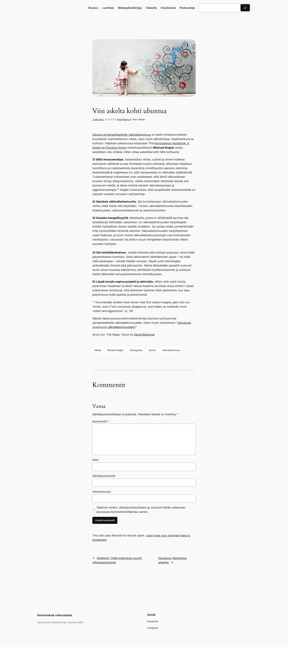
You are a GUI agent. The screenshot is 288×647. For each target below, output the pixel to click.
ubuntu (152, 350)
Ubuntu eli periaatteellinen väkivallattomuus (121, 134)
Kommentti (100, 421)
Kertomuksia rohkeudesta (54, 615)
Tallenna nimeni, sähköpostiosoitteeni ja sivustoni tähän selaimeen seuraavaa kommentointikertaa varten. (141, 510)
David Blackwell (144, 334)
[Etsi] (245, 7)
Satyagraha (136, 350)
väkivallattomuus (171, 350)
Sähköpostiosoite (103, 476)
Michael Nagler (115, 350)
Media (98, 350)
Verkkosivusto (101, 491)
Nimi (95, 460)
